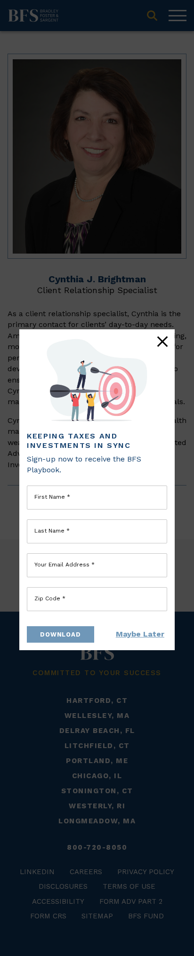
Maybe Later (140, 633)
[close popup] (162, 341)
